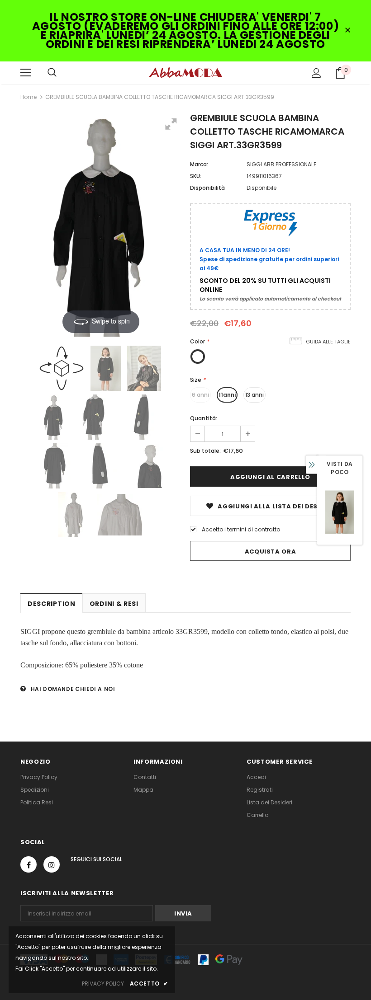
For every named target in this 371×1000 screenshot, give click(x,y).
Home (28, 97)
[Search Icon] (52, 72)
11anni (227, 395)
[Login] (316, 73)
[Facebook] (28, 864)
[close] (347, 30)
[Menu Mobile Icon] (25, 72)
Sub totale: (205, 451)
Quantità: (203, 418)
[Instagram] (51, 864)
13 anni (254, 395)
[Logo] (185, 72)
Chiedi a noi (95, 689)
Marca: (199, 164)
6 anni (200, 395)
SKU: (195, 176)
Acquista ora (270, 551)
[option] (339, 512)
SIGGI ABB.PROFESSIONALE (281, 164)
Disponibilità (207, 188)
